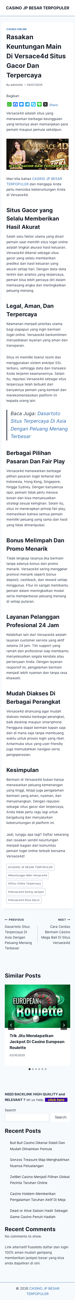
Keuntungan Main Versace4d (27, 875)
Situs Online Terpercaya (24, 883)
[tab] (30, 1069)
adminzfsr (16, 84)
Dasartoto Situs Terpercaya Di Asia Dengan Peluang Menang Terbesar (18, 934)
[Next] (64, 1025)
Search (10, 1110)
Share (53, 105)
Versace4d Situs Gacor (24, 900)
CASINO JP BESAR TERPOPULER (30, 867)
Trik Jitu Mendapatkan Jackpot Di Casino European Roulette (37, 1041)
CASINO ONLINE (16, 29)
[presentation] (37, 1006)
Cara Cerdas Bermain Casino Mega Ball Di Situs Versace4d (55, 931)
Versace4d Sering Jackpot (26, 891)
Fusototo (35, 1247)
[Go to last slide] (11, 1025)
